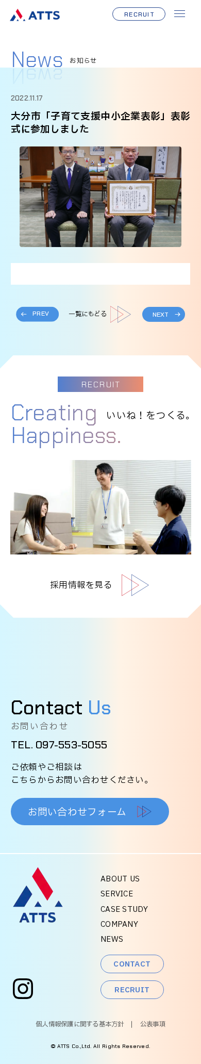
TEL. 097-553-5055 (59, 744)
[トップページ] (38, 920)
